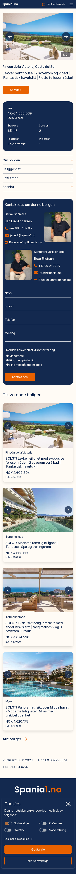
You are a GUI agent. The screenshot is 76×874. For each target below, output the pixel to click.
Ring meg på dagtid (21, 360)
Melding (10, 333)
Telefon (10, 319)
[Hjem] (10, 4)
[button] (10, 36)
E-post (9, 306)
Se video (15, 90)
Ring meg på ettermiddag (25, 365)
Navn (8, 293)
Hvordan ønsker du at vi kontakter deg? (30, 350)
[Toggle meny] (71, 4)
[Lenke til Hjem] (38, 790)
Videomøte (16, 356)
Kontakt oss (20, 377)
